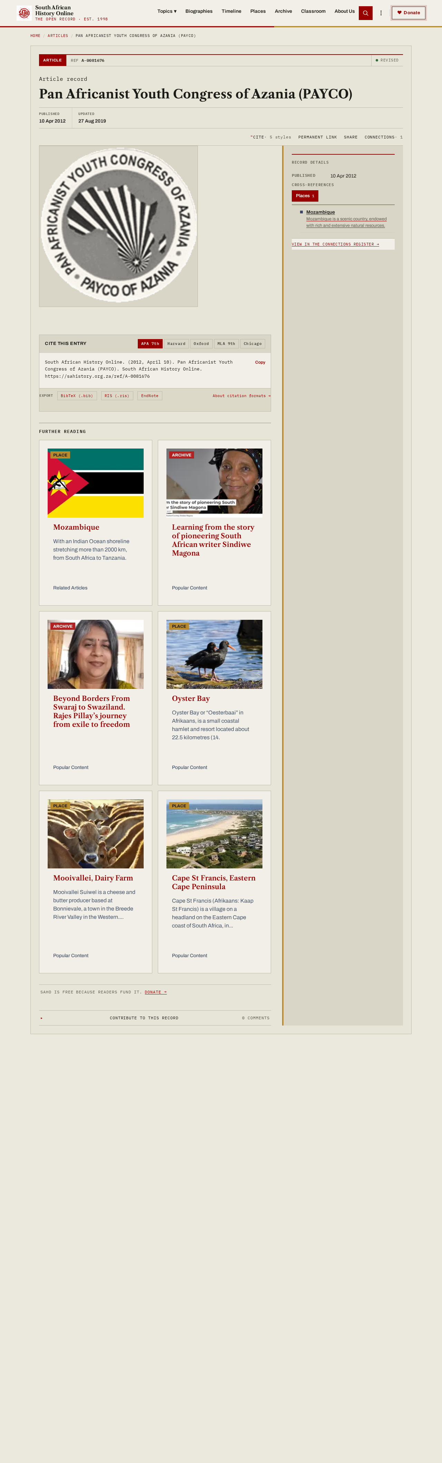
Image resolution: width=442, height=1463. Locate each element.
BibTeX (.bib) (77, 395)
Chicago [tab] (253, 343)
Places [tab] (305, 195)
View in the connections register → (335, 244)
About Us (345, 11)
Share (351, 136)
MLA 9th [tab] (227, 343)
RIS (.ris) (117, 395)
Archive (283, 11)
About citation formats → (242, 395)
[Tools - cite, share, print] (380, 13)
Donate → (156, 991)
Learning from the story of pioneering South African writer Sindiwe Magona (213, 540)
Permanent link (317, 136)
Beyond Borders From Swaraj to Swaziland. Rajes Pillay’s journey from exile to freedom (91, 711)
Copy (260, 362)
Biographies (199, 11)
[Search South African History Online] (366, 13)
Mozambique (76, 527)
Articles (58, 35)
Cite (270, 136)
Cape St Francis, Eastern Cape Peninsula (214, 882)
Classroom (313, 11)
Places (258, 11)
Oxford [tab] (201, 343)
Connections (384, 136)
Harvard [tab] (176, 343)
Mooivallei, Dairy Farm (93, 878)
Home (35, 35)
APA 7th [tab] (150, 343)
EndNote (150, 395)
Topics (166, 11)
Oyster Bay (191, 698)
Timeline (231, 11)
